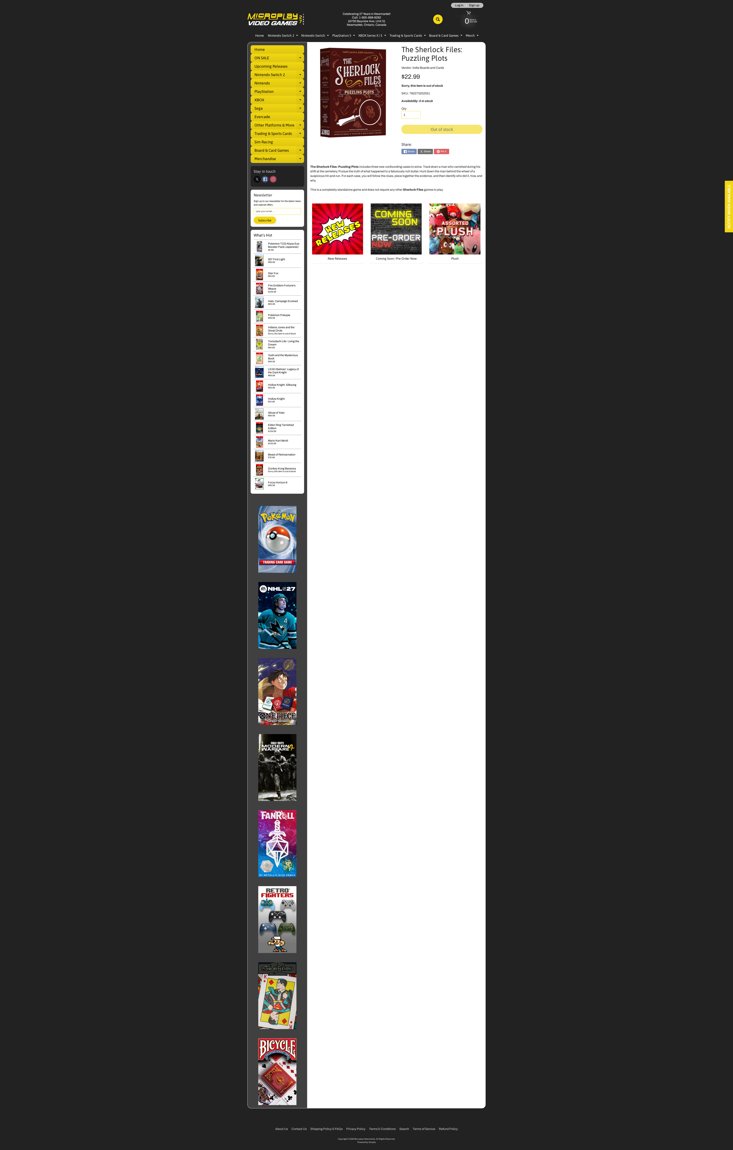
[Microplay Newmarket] (276, 19)
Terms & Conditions (382, 1129)
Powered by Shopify (366, 1142)
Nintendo (279, 84)
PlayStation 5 (344, 36)
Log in (459, 5)
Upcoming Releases (270, 66)
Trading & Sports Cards (408, 36)
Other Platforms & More (279, 126)
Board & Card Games (446, 36)
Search (404, 1129)
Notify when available (729, 207)
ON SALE (279, 59)
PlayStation (279, 92)
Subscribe (264, 220)
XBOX (279, 101)
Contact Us (299, 1129)
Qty (403, 108)
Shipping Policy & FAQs (326, 1129)
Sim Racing (263, 142)
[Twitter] (257, 179)
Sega (279, 109)
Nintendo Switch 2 (283, 36)
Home (259, 35)
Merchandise (279, 159)
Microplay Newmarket (364, 1139)
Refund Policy (448, 1129)
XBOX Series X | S (372, 36)
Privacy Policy (355, 1129)
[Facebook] (265, 179)
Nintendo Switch (315, 36)
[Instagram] (273, 179)
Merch (473, 36)
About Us (281, 1129)
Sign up (474, 5)
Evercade (262, 116)
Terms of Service (424, 1129)
